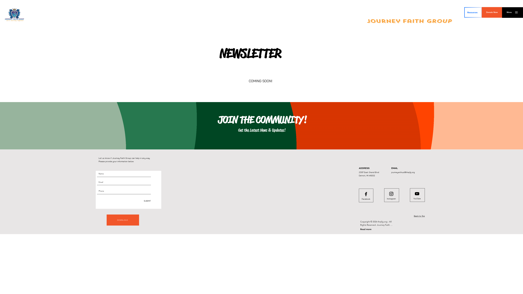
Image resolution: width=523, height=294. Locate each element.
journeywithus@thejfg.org (403, 172)
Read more (365, 229)
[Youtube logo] (417, 193)
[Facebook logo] (366, 194)
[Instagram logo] (391, 194)
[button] (492, 12)
